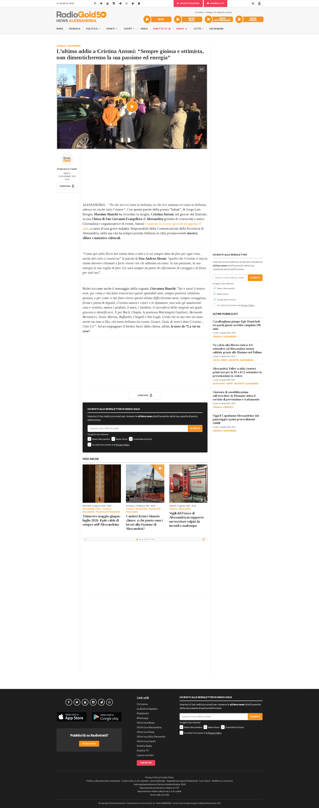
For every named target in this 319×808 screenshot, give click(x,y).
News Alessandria (101, 439)
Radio (180, 29)
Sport (128, 29)
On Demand (216, 29)
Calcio (216, 360)
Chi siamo (142, 704)
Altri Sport (219, 383)
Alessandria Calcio (92, 508)
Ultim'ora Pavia (145, 732)
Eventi (111, 29)
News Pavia (121, 439)
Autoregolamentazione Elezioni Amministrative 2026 (159, 784)
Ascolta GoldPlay (189, 3)
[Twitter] (101, 3)
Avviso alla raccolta (159, 795)
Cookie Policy (167, 777)
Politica (92, 29)
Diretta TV (160, 29)
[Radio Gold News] (157, 19)
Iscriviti (195, 428)
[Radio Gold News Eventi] (249, 19)
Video (144, 29)
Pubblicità (143, 713)
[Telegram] (120, 3)
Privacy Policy (123, 445)
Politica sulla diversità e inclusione (103, 781)
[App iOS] (139, 3)
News (59, 29)
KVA (219, 803)
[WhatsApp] (126, 3)
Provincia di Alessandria (108, 511)
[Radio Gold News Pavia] (188, 19)
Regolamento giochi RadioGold (182, 781)
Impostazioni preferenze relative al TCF (159, 788)
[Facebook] (95, 3)
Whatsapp (142, 718)
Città (198, 29)
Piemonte (228, 407)
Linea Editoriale (157, 781)
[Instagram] (114, 3)
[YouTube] (108, 3)
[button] (66, 186)
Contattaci (146, 763)
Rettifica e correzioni (222, 781)
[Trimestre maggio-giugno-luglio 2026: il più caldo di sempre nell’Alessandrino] (102, 483)
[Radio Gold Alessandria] (81, 16)
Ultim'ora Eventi (146, 741)
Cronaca (74, 29)
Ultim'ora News (146, 723)
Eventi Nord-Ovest (142, 439)
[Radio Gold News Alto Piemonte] (219, 19)
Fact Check (204, 781)
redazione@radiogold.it (189, 803)
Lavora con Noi (145, 755)
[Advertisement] (145, 176)
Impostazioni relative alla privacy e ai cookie (159, 791)
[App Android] (133, 3)
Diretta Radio (144, 746)
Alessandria (74, 46)
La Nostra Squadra (147, 709)
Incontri (234, 360)
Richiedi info (89, 743)
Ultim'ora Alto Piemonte (151, 737)
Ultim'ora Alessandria (149, 727)
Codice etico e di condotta (135, 781)
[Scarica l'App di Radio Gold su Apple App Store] (71, 716)
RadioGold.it (120, 803)
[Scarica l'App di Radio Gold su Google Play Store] (107, 716)
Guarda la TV (217, 3)
